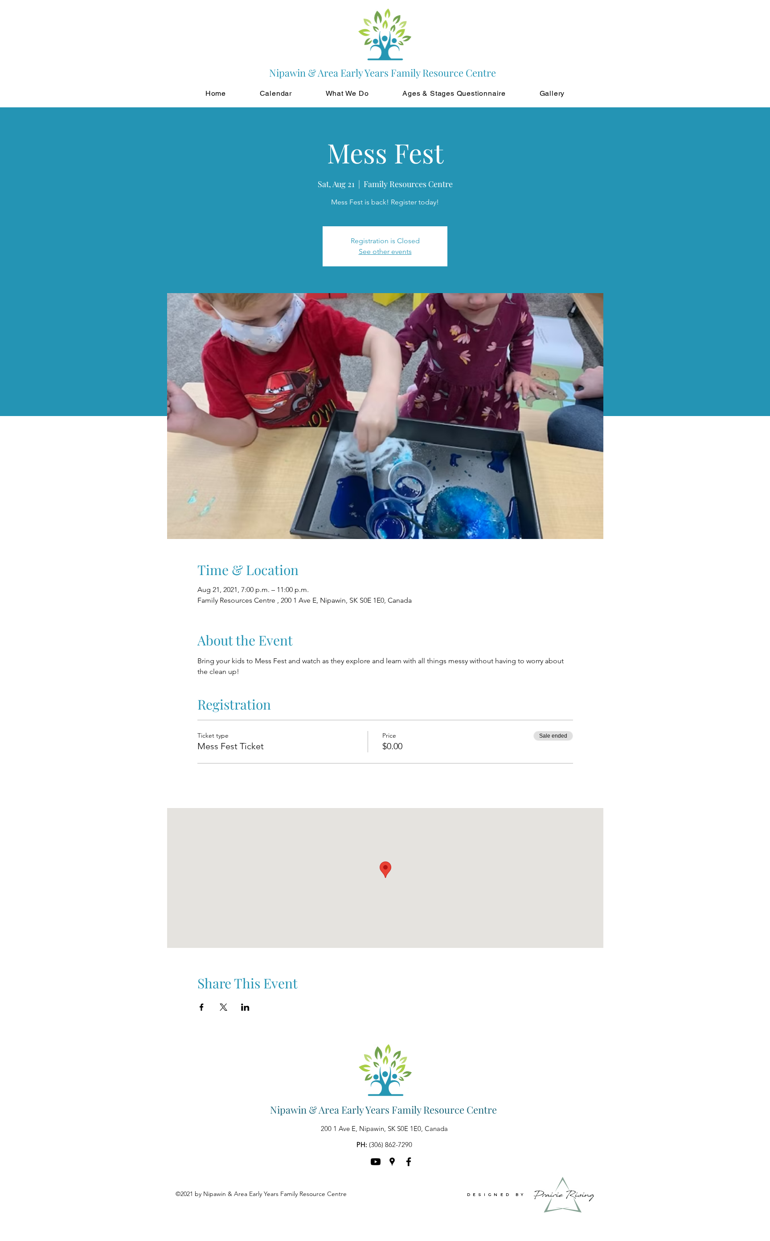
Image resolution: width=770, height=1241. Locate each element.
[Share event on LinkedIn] (245, 1007)
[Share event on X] (223, 1007)
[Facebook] (408, 1162)
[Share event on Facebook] (201, 1007)
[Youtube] (375, 1162)
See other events (385, 251)
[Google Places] (392, 1162)
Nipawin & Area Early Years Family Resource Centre (383, 1109)
